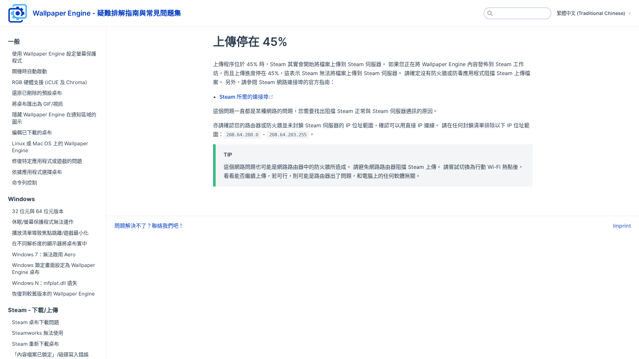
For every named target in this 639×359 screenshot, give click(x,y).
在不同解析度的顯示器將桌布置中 (49, 243)
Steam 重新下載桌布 (35, 344)
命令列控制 (24, 183)
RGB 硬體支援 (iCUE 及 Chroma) (49, 82)
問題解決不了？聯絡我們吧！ (149, 225)
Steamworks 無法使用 (37, 333)
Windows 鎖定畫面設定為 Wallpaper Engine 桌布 (53, 268)
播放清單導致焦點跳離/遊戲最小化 (50, 233)
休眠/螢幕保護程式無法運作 (43, 222)
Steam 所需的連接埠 (244, 96)
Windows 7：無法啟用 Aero (44, 254)
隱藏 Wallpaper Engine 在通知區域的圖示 (54, 118)
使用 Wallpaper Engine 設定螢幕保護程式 (54, 57)
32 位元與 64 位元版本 (38, 211)
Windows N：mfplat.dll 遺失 (44, 283)
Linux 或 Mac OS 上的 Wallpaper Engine (50, 147)
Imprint (622, 225)
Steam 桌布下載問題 (35, 322)
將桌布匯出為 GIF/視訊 (37, 104)
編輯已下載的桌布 (32, 132)
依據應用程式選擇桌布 (37, 172)
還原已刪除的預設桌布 (37, 93)
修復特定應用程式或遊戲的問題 (47, 161)
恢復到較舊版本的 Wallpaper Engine (53, 294)
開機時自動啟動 (29, 71)
